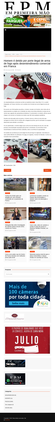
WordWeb (7, 419)
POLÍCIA (19, 70)
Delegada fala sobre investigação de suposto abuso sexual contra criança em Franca (15, 226)
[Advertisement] (27, 41)
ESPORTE (7, 398)
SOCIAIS (7, 407)
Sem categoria (8, 404)
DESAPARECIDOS (9, 395)
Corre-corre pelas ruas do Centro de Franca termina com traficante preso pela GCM (15, 256)
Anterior (8, 170)
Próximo (47, 170)
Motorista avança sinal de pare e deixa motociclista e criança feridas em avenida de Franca (39, 256)
